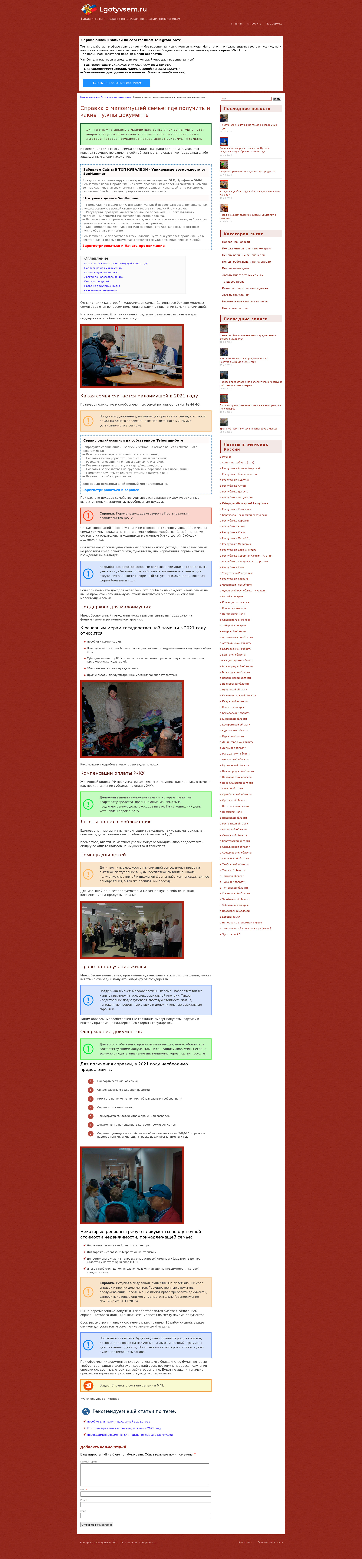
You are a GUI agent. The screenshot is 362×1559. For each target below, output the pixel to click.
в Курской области (232, 736)
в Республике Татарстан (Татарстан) (244, 561)
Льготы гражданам (235, 294)
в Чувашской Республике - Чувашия (243, 590)
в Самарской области (233, 835)
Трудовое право (233, 281)
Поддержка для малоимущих (103, 268)
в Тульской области (232, 881)
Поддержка (274, 23)
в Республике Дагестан (235, 491)
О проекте (254, 23)
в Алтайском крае (231, 596)
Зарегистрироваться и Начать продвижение (123, 246)
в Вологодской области (235, 672)
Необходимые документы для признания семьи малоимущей (130, 1434)
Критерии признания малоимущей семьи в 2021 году (124, 1428)
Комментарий (88, 1461)
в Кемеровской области (235, 713)
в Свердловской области (236, 852)
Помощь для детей (96, 281)
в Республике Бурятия (234, 480)
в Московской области (234, 759)
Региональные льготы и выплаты (245, 301)
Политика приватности (270, 1542)
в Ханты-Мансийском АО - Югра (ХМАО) (245, 928)
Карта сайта (245, 1542)
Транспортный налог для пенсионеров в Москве (248, 428)
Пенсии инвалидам (235, 268)
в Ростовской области (234, 823)
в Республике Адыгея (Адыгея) (240, 468)
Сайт (83, 1511)
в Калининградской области (238, 695)
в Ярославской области (235, 910)
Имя (83, 1489)
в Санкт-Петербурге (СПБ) (237, 462)
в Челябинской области (235, 899)
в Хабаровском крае (233, 625)
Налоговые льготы (235, 308)
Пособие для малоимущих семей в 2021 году (118, 1421)
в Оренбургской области (236, 794)
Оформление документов (100, 290)
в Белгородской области (235, 648)
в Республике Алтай (233, 485)
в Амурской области (233, 631)
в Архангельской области (236, 637)
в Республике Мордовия (235, 544)
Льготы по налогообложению (103, 276)
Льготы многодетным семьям (116, 97)
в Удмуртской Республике (236, 573)
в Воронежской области (235, 677)
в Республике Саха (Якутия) (238, 549)
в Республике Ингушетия (236, 497)
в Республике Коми (232, 526)
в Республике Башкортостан (238, 474)
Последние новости (236, 241)
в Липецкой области (233, 747)
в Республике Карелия (234, 520)
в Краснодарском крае (234, 602)
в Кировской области (233, 718)
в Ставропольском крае (235, 619)
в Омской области (231, 788)
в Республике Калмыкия (235, 509)
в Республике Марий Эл (235, 538)
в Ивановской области (234, 683)
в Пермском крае (231, 812)
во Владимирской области (236, 660)
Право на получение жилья (102, 286)
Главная (236, 23)
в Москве (226, 456)
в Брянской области (232, 654)
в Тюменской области (234, 887)
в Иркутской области (233, 689)
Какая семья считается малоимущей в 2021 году (116, 263)
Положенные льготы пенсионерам (246, 248)
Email (84, 1500)
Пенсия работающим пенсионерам (246, 261)
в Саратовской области (235, 841)
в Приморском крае (232, 614)
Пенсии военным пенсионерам (243, 255)
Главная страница (89, 97)
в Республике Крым (232, 532)
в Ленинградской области (236, 742)
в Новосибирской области (236, 782)
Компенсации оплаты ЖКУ (101, 272)
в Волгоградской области (236, 666)
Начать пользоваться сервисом (116, 83)
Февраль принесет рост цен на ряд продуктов (247, 171)
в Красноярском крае (233, 608)
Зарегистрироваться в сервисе (110, 490)
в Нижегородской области (237, 771)
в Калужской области (234, 701)
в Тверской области (232, 870)
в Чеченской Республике (236, 584)
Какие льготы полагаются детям (245, 288)
